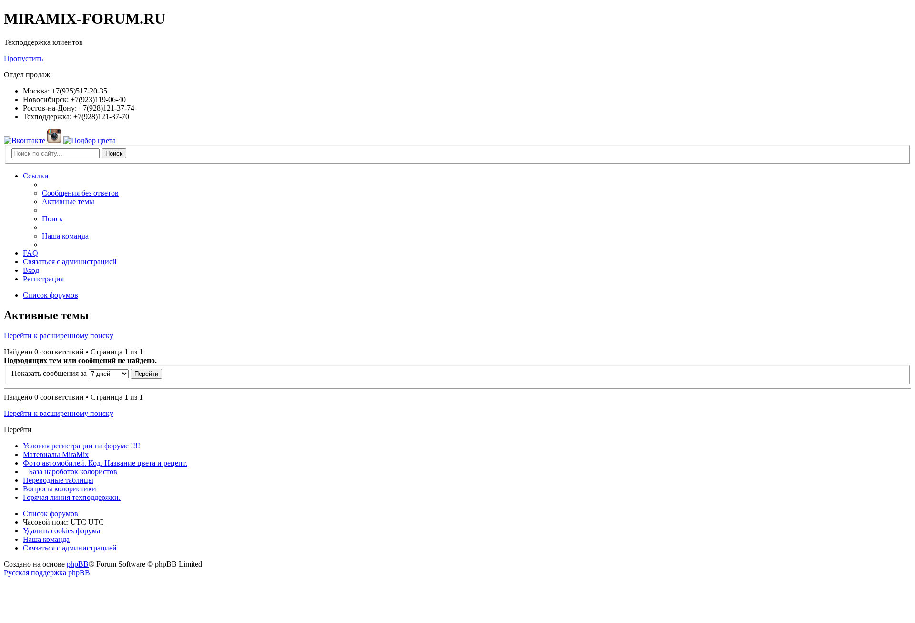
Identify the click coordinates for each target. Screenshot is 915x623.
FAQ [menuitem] (30, 253)
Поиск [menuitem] (52, 219)
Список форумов (50, 513)
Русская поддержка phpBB (47, 573)
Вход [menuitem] (31, 270)
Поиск (113, 153)
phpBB (78, 564)
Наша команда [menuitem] (65, 236)
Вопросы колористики (59, 489)
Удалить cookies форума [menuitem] (61, 531)
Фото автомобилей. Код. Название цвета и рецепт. (105, 463)
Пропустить (23, 58)
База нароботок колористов (73, 471)
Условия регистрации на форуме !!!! (81, 446)
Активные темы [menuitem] (68, 201)
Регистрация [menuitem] (43, 279)
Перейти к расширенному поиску (58, 336)
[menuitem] (70, 262)
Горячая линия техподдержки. (72, 497)
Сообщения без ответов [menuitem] (80, 193)
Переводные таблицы (58, 480)
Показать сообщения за (50, 373)
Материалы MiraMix (56, 454)
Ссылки (36, 176)
